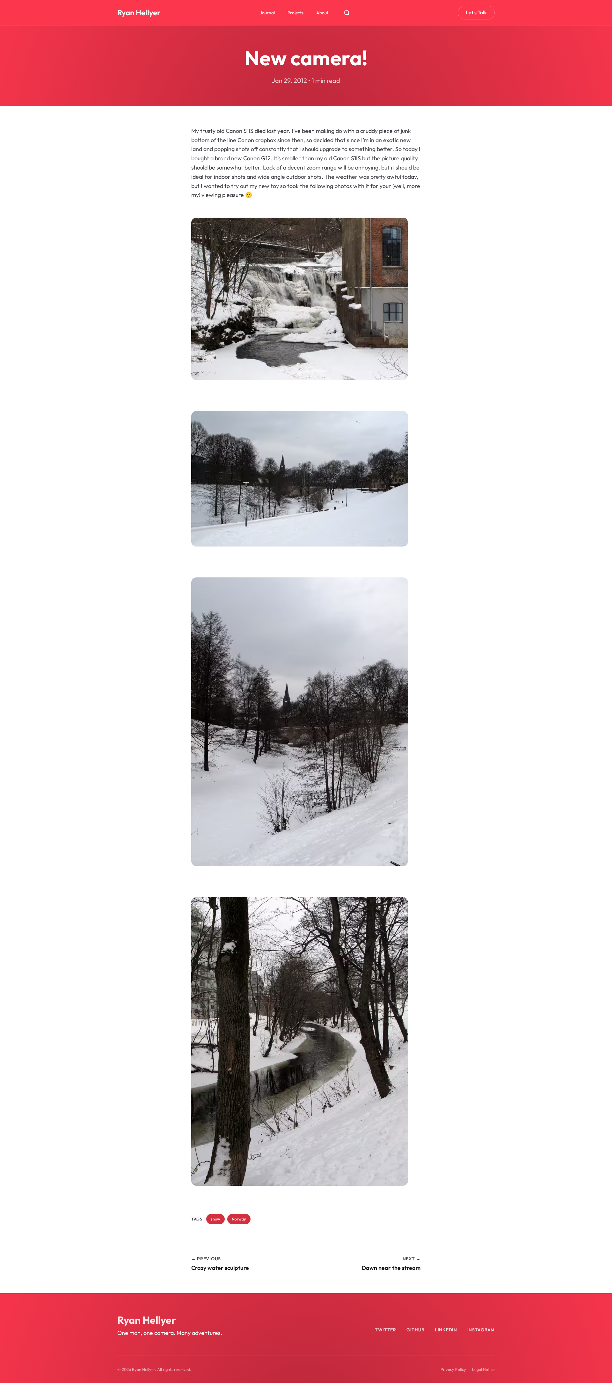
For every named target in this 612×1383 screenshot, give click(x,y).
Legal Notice (483, 1369)
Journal (267, 13)
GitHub (415, 1330)
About (322, 13)
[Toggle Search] (347, 12)
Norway (239, 1218)
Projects (295, 13)
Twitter (385, 1330)
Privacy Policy (453, 1369)
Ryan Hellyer (138, 12)
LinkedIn (446, 1330)
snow (215, 1218)
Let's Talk (476, 12)
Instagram (481, 1330)
